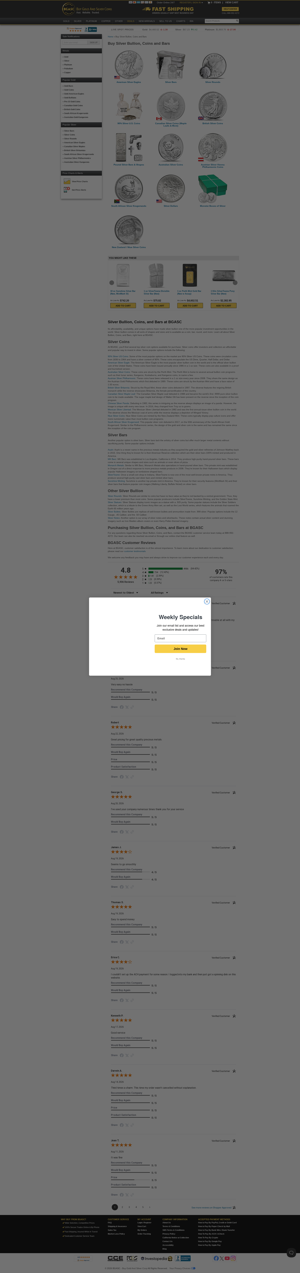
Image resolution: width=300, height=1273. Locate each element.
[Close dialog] (207, 601)
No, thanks (180, 658)
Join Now (181, 648)
